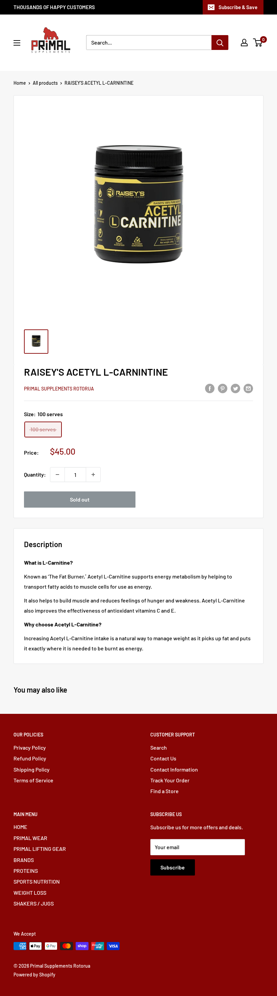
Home (20, 83)
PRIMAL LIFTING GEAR (40, 848)
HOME (20, 827)
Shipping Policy (32, 769)
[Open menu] (17, 43)
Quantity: (35, 474)
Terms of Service (33, 780)
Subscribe (172, 867)
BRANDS (24, 860)
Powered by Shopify (34, 974)
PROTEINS (26, 870)
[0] (258, 42)
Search (158, 747)
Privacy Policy (30, 747)
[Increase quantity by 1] (93, 474)
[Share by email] (248, 388)
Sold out (80, 499)
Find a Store (164, 791)
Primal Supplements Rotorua (59, 389)
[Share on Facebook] (210, 388)
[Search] (219, 42)
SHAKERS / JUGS (34, 903)
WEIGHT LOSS (30, 892)
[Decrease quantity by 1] (57, 474)
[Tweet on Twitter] (235, 388)
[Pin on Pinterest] (222, 388)
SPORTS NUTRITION (37, 881)
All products (45, 83)
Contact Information (174, 769)
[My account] (244, 42)
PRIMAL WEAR (30, 838)
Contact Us (163, 758)
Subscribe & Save (238, 7)
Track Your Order (170, 780)
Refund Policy (30, 758)
